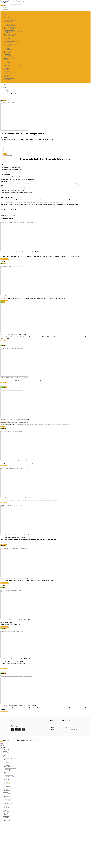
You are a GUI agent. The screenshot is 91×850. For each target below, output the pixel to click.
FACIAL (5, 66)
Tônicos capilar (8, 81)
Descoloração (9, 30)
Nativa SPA (8, 55)
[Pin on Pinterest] (3, 149)
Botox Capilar (9, 23)
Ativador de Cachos (10, 20)
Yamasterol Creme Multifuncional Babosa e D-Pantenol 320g (13, 534)
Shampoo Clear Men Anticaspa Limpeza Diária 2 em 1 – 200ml (13, 497)
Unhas (6, 814)
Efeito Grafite (8, 422)
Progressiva (8, 40)
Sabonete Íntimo (9, 58)
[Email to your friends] (3, 151)
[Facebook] (12, 729)
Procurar (2, 5)
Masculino (8, 64)
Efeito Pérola (14, 422)
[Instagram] (16, 729)
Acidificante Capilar (10, 16)
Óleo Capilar (8, 38)
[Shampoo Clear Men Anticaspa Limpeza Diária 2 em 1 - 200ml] (45, 482)
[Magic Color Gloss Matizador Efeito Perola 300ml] (45, 404)
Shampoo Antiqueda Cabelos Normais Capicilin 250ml (12, 620)
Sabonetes (8, 59)
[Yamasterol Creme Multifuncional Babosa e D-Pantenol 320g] (45, 519)
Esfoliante (8, 50)
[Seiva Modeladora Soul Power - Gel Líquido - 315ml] (45, 362)
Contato (6, 89)
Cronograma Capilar (11, 27)
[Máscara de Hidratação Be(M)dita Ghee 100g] (45, 319)
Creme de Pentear (10, 26)
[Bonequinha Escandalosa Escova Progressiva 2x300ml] (45, 644)
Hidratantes (8, 51)
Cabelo (11, 4)
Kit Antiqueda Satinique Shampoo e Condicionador (11, 296)
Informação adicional (7, 155)
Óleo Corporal (9, 57)
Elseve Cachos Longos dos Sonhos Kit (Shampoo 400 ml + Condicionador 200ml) (17, 251)
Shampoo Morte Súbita (31, 204)
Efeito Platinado (20, 422)
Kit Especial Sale (9, 78)
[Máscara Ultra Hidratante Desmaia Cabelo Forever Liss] (45, 445)
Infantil (7, 72)
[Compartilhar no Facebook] (3, 147)
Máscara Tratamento (11, 35)
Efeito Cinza (3, 422)
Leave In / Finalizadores (11, 34)
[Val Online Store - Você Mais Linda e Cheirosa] (12, 1)
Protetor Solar (8, 802)
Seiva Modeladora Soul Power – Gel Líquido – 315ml (12, 377)
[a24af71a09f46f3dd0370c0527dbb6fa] (9, 102)
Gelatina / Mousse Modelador (13, 31)
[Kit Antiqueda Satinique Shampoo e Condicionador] (45, 280)
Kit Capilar (8, 33)
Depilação (8, 48)
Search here (3, 2)
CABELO (6, 14)
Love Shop (8, 52)
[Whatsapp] (19, 729)
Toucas (6, 82)
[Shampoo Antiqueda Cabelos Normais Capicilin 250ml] (45, 604)
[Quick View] (0, 221)
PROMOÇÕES (7, 76)
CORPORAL (6, 45)
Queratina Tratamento (11, 41)
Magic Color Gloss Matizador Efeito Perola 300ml (11, 419)
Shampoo (7, 42)
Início (5, 84)
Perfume (19, 4)
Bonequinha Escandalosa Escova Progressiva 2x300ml (12, 659)
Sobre (5, 87)
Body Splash (8, 47)
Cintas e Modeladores (10, 44)
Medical (7, 54)
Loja (5, 86)
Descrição (5, 154)
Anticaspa (8, 17)
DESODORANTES (8, 61)
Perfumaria (7, 69)
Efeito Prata (25, 422)
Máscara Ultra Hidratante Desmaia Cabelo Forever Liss (12, 460)
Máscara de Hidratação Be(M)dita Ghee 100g (10, 334)
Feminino (7, 62)
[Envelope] (23, 729)
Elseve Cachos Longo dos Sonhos (13, 65)
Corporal (15, 4)
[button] (4, 259)
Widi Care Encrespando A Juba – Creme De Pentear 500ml (13, 578)
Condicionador (9, 24)
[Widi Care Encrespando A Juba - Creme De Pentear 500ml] (45, 562)
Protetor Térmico (10, 28)
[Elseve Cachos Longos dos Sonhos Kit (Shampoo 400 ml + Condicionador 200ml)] (45, 236)
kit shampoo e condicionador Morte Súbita (26, 184)
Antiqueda (8, 18)
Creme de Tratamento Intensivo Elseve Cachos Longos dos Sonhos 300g (16, 705)
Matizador (8, 37)
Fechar (1, 743)
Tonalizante (7, 79)
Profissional (7, 75)
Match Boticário (6, 816)
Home (25, 93)
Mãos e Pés (7, 68)
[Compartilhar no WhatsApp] (3, 150)
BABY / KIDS (8, 21)
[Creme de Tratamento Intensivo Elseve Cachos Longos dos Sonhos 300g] (45, 690)
